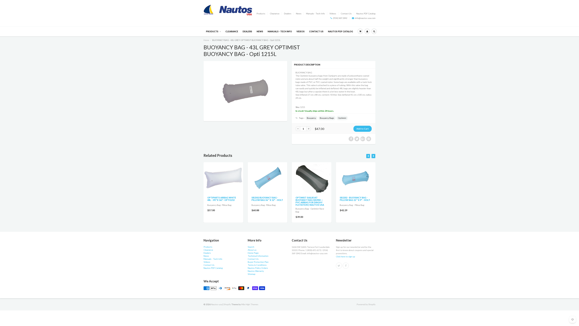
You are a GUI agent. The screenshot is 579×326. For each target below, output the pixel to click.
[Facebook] (346, 266)
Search (251, 247)
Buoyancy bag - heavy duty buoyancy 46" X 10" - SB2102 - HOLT (360, 200)
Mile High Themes (249, 304)
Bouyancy (311, 118)
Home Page (253, 253)
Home (206, 40)
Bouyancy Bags (327, 118)
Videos (332, 13)
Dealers (287, 13)
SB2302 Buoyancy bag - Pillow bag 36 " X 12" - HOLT (228, 198)
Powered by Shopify (366, 304)
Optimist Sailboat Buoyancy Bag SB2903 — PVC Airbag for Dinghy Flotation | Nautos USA (270, 201)
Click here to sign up (345, 256)
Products (260, 13)
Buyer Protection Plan (258, 262)
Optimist (342, 118)
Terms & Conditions (257, 265)
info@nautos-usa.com (365, 18)
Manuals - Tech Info (315, 13)
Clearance (274, 13)
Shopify (227, 304)
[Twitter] (339, 266)
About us (252, 250)
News (298, 13)
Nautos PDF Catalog (365, 13)
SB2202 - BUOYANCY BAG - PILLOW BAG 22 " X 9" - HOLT (316, 198)
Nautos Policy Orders (258, 268)
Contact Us (346, 13)
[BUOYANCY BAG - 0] (245, 90)
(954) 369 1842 (340, 18)
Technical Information (258, 256)
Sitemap (251, 274)
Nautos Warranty (256, 271)
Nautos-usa (217, 304)
